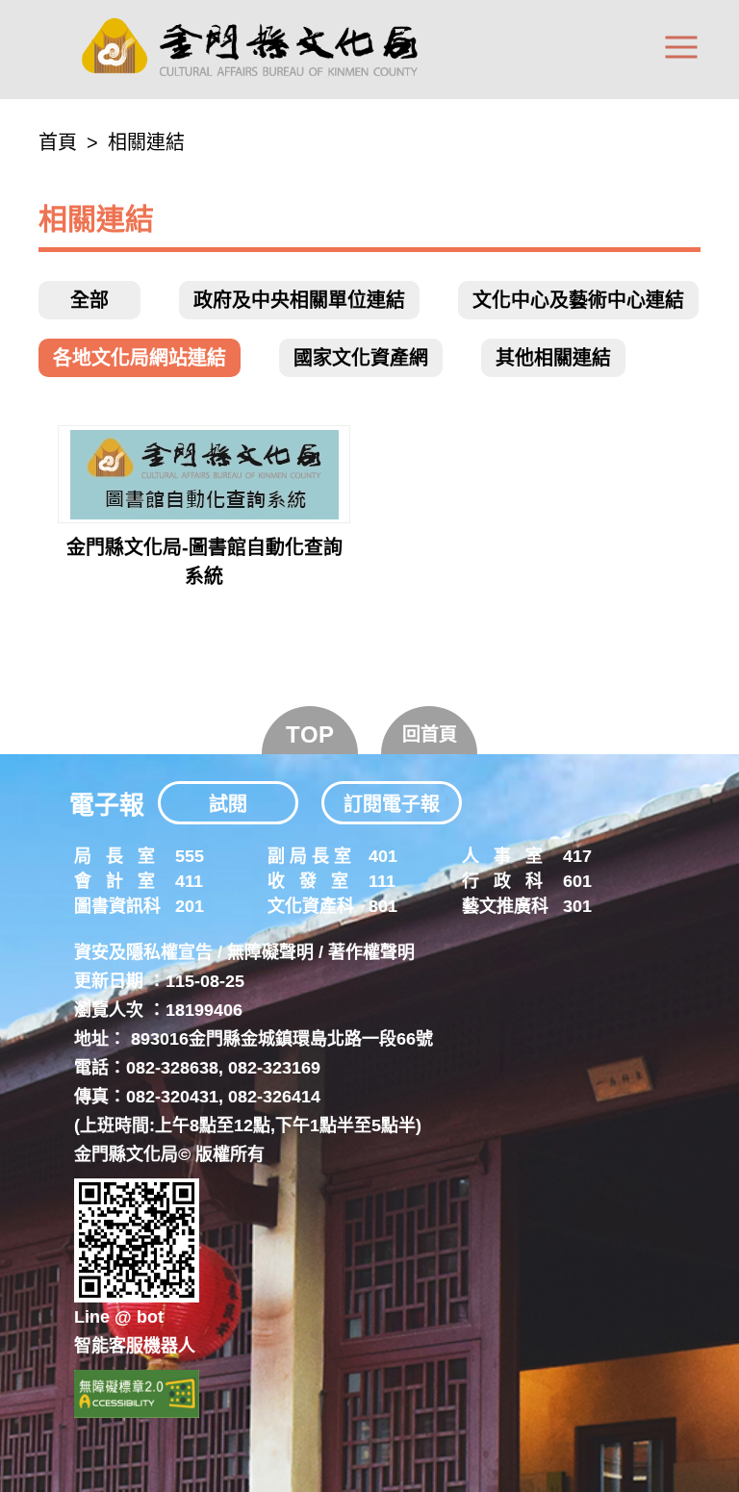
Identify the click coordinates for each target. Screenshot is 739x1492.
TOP (310, 734)
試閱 (228, 804)
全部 (89, 300)
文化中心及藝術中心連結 (578, 300)
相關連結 (146, 142)
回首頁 (429, 734)
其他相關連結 (553, 357)
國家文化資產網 (360, 357)
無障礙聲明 (270, 952)
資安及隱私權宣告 (143, 952)
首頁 (57, 142)
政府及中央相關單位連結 (299, 300)
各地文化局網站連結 (139, 357)
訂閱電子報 (392, 804)
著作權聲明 (371, 952)
